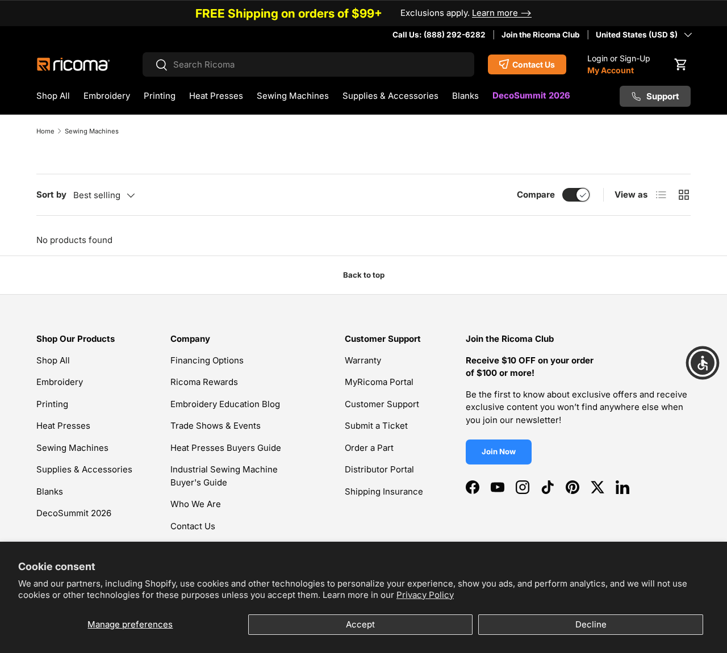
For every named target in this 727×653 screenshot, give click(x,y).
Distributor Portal (379, 469)
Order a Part (369, 447)
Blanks (465, 95)
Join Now (499, 451)
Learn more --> (502, 12)
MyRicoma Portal (379, 381)
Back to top (364, 274)
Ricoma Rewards (204, 381)
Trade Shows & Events (215, 425)
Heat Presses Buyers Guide (225, 447)
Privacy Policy (425, 594)
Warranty (363, 360)
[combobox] (309, 64)
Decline (591, 624)
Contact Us (192, 526)
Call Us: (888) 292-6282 (439, 34)
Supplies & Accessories (390, 95)
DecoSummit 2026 (531, 95)
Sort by (51, 194)
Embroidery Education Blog (225, 404)
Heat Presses (216, 95)
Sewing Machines (293, 95)
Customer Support (382, 404)
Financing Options (207, 360)
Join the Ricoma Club (541, 34)
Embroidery (106, 95)
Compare (536, 194)
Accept (360, 624)
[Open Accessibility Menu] (703, 363)
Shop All (53, 95)
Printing (160, 95)
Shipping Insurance (384, 491)
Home (45, 131)
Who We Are (195, 504)
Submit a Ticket (376, 425)
